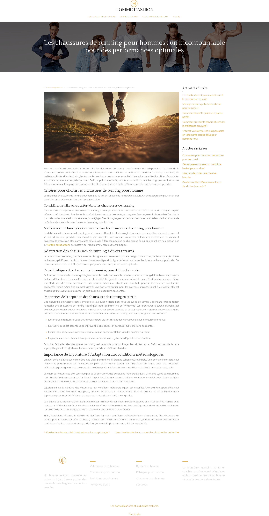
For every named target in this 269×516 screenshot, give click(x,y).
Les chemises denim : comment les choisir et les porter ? (146, 432)
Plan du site (134, 514)
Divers (176, 17)
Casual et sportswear (102, 17)
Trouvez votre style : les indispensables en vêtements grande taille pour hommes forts (203, 134)
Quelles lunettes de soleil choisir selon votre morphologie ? (78, 432)
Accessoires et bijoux (155, 17)
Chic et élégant (129, 17)
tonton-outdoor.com (58, 244)
